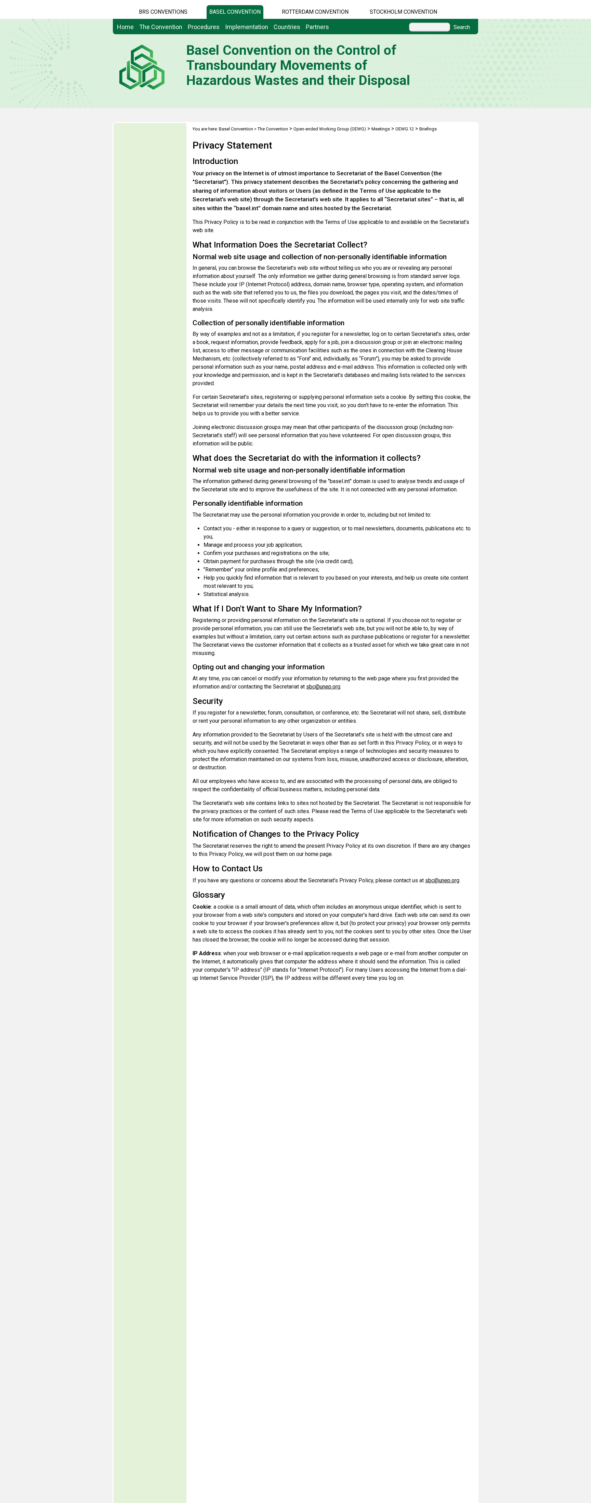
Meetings (380, 128)
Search (462, 27)
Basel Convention (235, 12)
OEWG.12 (404, 128)
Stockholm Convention (403, 12)
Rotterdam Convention (315, 12)
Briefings (428, 128)
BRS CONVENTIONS (163, 12)
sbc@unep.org (323, 686)
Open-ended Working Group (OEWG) (329, 128)
